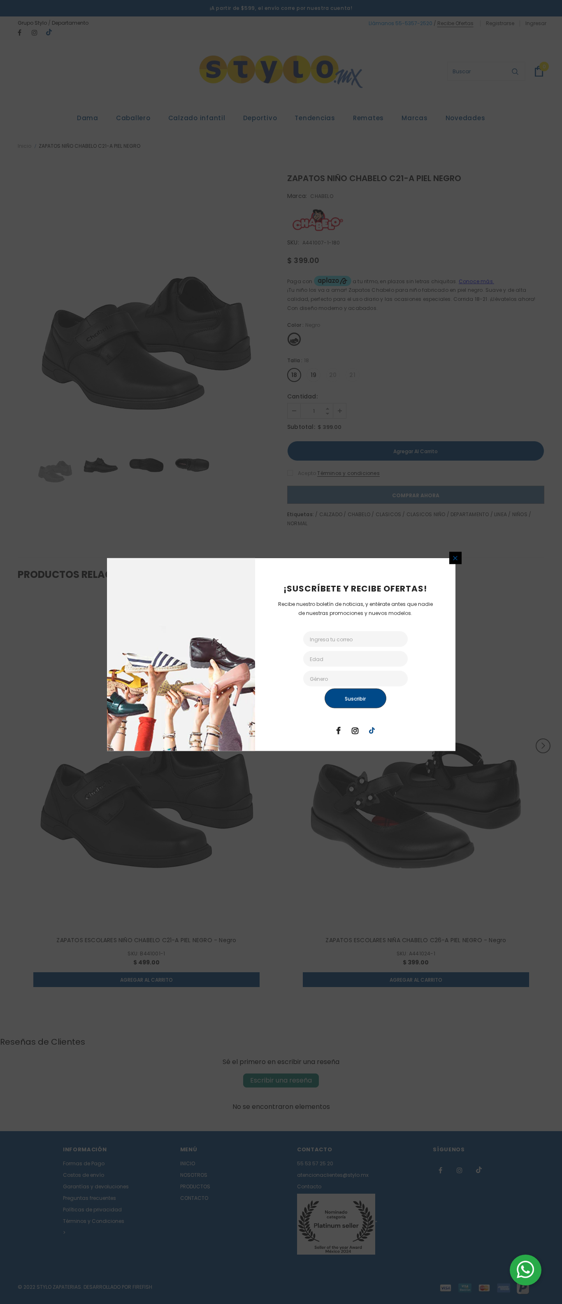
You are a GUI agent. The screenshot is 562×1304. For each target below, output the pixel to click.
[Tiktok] (372, 730)
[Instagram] (355, 730)
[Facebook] (338, 730)
